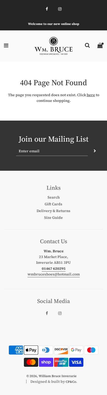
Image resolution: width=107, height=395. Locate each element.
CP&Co (71, 382)
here (91, 94)
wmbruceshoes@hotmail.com (54, 274)
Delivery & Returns (53, 210)
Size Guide (53, 217)
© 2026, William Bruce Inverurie (51, 376)
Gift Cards (53, 204)
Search (54, 197)
